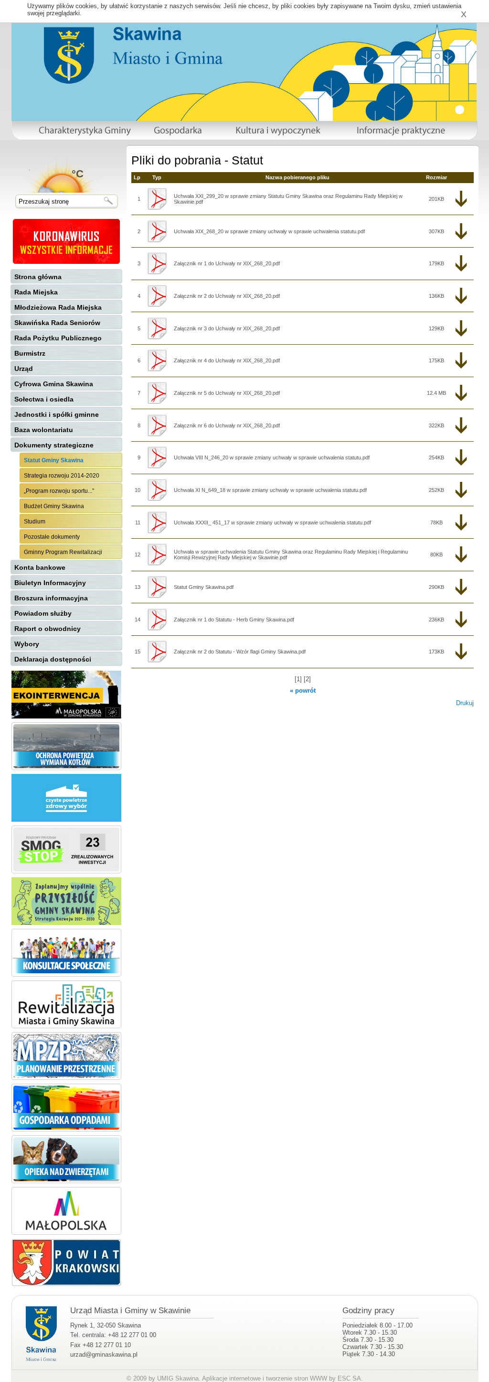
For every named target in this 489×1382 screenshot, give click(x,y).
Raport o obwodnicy (47, 628)
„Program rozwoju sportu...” (59, 491)
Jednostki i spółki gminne (56, 414)
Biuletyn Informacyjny (50, 583)
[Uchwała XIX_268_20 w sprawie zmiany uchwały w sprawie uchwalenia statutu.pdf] (157, 231)
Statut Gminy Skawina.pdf (204, 587)
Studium (34, 521)
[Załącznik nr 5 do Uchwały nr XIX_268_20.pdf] (157, 392)
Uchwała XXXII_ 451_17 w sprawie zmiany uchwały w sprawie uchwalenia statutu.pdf (272, 522)
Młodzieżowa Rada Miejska (58, 307)
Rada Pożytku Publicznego (58, 338)
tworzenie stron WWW (296, 1378)
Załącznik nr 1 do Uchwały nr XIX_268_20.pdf (227, 263)
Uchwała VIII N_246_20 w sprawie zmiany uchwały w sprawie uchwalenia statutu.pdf (272, 457)
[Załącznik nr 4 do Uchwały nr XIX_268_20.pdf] (157, 360)
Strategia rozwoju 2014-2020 (61, 475)
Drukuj (465, 703)
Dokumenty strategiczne (54, 445)
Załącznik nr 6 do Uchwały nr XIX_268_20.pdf (227, 425)
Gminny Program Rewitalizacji (63, 552)
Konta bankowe (39, 567)
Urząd (23, 368)
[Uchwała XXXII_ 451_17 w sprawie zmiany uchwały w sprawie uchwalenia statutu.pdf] (157, 522)
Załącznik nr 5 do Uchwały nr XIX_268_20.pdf (227, 393)
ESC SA (349, 1378)
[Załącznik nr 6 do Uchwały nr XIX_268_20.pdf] (157, 425)
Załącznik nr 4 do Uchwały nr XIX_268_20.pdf (227, 360)
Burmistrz (29, 353)
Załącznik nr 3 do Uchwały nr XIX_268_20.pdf (227, 328)
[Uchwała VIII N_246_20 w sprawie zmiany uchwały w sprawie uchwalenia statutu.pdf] (157, 457)
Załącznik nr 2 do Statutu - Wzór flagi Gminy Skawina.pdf (240, 651)
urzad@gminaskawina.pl (104, 1354)
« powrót (303, 690)
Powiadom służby (43, 613)
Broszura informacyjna (51, 598)
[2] (307, 679)
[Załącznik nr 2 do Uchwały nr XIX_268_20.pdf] (157, 295)
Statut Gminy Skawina (54, 460)
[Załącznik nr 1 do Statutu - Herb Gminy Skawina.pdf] (157, 619)
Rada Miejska (36, 292)
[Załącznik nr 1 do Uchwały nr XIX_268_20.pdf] (157, 263)
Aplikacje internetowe (231, 1378)
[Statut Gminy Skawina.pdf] (157, 587)
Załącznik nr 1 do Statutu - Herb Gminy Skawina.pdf (234, 619)
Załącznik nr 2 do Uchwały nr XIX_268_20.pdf (227, 296)
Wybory (26, 644)
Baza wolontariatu (43, 430)
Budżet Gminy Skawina (54, 506)
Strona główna (38, 277)
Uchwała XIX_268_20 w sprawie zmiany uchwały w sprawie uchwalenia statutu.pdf (269, 231)
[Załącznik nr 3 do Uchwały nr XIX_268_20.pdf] (157, 328)
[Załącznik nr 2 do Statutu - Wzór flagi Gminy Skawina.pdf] (157, 651)
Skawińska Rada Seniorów (57, 322)
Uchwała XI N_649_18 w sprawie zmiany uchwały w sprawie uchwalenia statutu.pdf (270, 490)
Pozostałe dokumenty (52, 536)
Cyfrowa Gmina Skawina (53, 384)
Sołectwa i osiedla (44, 399)
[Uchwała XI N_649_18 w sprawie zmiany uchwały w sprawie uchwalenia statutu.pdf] (157, 490)
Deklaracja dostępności (52, 659)
